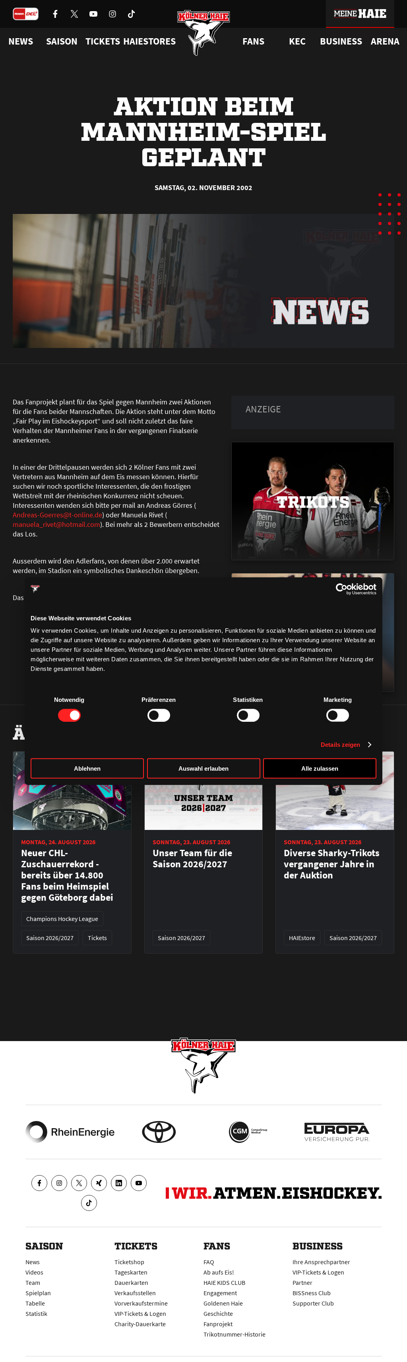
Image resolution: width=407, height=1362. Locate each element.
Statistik (36, 1313)
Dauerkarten (131, 1282)
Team (32, 1282)
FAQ (209, 1262)
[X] (79, 1183)
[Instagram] (59, 1183)
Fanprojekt (218, 1324)
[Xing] (99, 1183)
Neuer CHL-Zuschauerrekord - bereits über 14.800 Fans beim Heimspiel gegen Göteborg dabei (67, 875)
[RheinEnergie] (69, 1132)
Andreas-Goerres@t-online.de (57, 514)
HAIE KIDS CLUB (224, 1282)
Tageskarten (130, 1272)
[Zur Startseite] (203, 32)
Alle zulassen (319, 768)
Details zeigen (340, 744)
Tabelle (35, 1303)
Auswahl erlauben (203, 768)
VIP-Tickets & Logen (140, 1313)
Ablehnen (87, 768)
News (32, 1262)
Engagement (220, 1293)
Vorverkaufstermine (141, 1303)
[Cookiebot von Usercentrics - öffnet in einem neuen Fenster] (341, 589)
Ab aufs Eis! (219, 1272)
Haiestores (149, 41)
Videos (34, 1272)
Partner (302, 1282)
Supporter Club (313, 1303)
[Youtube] (139, 1183)
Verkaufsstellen (135, 1293)
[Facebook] (39, 1183)
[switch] (158, 715)
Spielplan (38, 1293)
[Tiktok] (89, 1203)
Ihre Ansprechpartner (321, 1262)
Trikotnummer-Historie (235, 1334)
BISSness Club (312, 1293)
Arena (385, 41)
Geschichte (218, 1313)
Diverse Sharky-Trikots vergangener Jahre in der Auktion (332, 864)
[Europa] (337, 1132)
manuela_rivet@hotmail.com (56, 524)
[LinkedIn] (119, 1183)
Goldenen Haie (223, 1303)
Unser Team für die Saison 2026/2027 (192, 858)
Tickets (102, 41)
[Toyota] (159, 1132)
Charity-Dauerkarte (140, 1324)
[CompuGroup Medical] (248, 1132)
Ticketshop (129, 1262)
